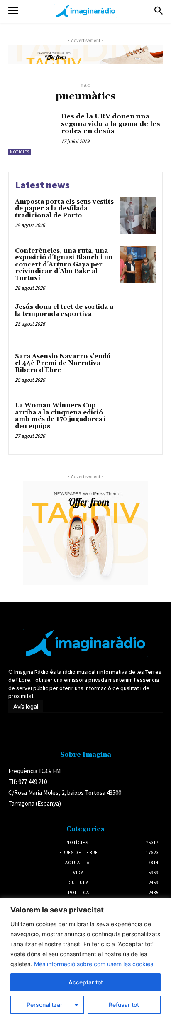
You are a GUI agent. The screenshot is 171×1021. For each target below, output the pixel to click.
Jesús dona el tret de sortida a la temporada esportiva (64, 310)
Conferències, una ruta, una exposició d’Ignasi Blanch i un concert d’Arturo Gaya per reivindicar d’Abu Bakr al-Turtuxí (64, 264)
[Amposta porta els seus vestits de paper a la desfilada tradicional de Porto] (138, 215)
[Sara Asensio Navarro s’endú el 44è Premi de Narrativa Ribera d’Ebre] (138, 370)
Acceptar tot (85, 982)
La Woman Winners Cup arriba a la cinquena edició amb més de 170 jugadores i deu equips (60, 416)
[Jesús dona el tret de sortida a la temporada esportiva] (138, 320)
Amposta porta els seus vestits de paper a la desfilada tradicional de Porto (64, 208)
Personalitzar (44, 1004)
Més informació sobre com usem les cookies (93, 963)
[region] (85, 959)
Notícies (19, 152)
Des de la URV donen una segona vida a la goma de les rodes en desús (110, 123)
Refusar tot (124, 1004)
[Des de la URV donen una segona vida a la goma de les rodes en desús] (31, 132)
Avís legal (25, 706)
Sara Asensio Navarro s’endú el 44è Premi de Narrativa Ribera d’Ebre (63, 363)
